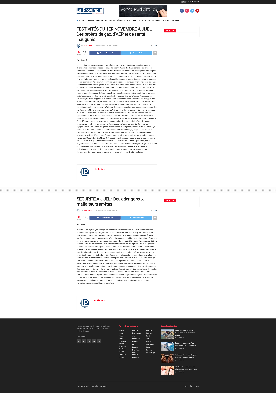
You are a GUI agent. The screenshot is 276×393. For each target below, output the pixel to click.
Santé (143, 20)
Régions (120, 20)
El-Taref (121, 357)
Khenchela (136, 339)
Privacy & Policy (187, 386)
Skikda (112, 20)
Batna (121, 333)
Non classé (136, 350)
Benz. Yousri (102, 386)
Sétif (147, 339)
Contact (197, 386)
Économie (122, 354)
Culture (132, 20)
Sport (167, 20)
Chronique (155, 20)
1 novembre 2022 (100, 45)
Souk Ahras (150, 344)
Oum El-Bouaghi (135, 353)
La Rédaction (87, 45)
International (136, 333)
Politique (135, 357)
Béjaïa (121, 336)
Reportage (149, 333)
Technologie (150, 353)
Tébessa (149, 350)
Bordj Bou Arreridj (122, 342)
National (176, 20)
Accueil (82, 20)
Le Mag (135, 341)
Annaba (91, 20)
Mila (133, 344)
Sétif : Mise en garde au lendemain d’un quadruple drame (185, 333)
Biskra (121, 339)
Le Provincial (85, 386)
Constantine (101, 20)
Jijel (109, 45)
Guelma (135, 330)
